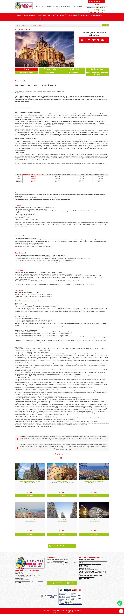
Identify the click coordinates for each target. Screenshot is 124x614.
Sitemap (81, 580)
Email (71, 583)
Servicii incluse (74, 69)
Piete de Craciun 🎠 (96, 15)
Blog (56, 6)
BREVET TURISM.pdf (70, 562)
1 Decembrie (29, 19)
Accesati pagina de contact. (22, 581)
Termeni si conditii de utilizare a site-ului (90, 575)
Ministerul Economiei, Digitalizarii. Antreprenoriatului (88, 570)
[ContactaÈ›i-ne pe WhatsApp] (119, 603)
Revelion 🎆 (38, 19)
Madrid (34, 25)
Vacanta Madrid (42, 25)
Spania (29, 25)
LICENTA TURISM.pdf (58, 561)
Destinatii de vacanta (29, 15)
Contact (45, 19)
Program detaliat (50, 69)
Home (18, 25)
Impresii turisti (65, 6)
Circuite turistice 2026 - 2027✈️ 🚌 (48, 15)
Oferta (26, 69)
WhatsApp (97, 9)
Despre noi (39, 6)
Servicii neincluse (97, 69)
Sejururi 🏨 (63, 15)
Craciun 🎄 (20, 19)
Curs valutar (58, 546)
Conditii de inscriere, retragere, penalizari (97, 74)
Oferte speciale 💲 (73, 15)
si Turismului (93, 571)
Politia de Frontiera (84, 568)
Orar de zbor (73, 73)
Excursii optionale (26, 73)
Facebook (40, 581)
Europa (23, 25)
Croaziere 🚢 (85, 15)
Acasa (19, 15)
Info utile (49, 6)
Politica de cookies (84, 578)
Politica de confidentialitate (86, 577)
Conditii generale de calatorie (87, 559)
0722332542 (58, 583)
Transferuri (50, 73)
